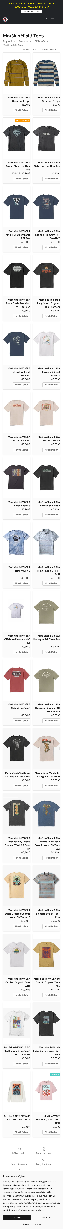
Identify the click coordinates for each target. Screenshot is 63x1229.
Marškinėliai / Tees (13, 45)
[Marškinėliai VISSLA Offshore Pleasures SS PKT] (16, 611)
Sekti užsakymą (19, 1164)
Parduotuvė (25, 41)
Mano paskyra (43, 1153)
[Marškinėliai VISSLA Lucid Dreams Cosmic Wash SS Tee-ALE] (16, 885)
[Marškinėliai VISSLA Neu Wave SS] (16, 542)
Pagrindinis (9, 41)
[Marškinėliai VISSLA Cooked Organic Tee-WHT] (16, 954)
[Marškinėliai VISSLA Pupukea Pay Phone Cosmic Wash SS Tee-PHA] (16, 813)
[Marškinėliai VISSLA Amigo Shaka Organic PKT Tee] (16, 206)
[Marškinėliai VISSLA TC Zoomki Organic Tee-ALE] (46, 954)
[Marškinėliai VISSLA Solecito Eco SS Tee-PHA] (46, 885)
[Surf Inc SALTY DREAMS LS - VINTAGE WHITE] (16, 1091)
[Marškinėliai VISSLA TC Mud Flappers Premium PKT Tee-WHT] (16, 1023)
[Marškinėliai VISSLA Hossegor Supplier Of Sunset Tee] (46, 679)
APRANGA (40, 41)
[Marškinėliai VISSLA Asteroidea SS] (16, 477)
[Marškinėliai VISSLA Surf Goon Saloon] (16, 412)
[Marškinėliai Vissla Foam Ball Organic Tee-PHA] (46, 1023)
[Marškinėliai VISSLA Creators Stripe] (16, 73)
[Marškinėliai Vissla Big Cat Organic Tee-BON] (46, 748)
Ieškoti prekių (19, 1153)
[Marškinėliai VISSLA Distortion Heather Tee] (46, 138)
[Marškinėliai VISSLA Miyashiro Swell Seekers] (16, 343)
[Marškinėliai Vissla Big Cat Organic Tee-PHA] (16, 748)
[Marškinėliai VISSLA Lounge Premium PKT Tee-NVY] (46, 206)
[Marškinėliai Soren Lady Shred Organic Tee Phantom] (46, 275)
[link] (32, 1223)
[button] (31, 11)
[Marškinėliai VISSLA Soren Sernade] (46, 412)
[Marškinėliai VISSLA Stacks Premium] (16, 679)
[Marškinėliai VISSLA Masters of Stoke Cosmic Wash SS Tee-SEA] (46, 813)
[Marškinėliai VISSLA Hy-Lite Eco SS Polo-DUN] (46, 542)
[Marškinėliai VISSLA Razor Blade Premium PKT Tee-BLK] (16, 275)
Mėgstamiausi (43, 1164)
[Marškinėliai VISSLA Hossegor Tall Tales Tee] (46, 611)
